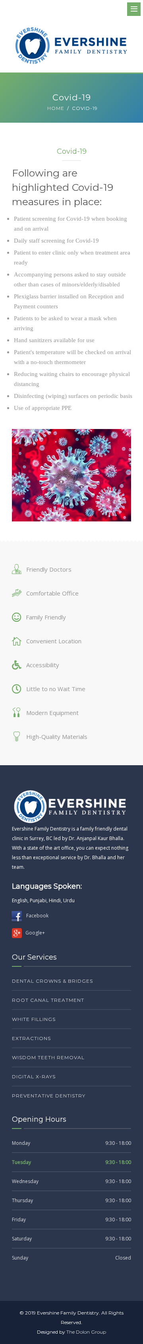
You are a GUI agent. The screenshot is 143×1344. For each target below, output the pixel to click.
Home (55, 108)
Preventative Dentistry (48, 1096)
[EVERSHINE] (71, 45)
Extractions (31, 1038)
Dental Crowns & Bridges (52, 981)
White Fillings (34, 1019)
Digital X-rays (34, 1077)
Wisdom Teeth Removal (48, 1057)
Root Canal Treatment (48, 1000)
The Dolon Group (86, 1332)
